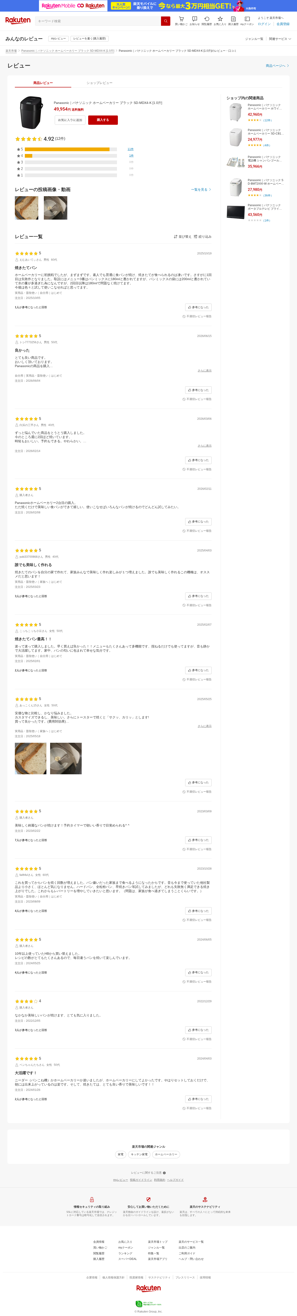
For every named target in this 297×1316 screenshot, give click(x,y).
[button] (195, 21)
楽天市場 (11, 50)
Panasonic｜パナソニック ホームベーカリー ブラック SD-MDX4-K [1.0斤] (67, 50)
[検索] (165, 21)
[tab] (43, 82)
